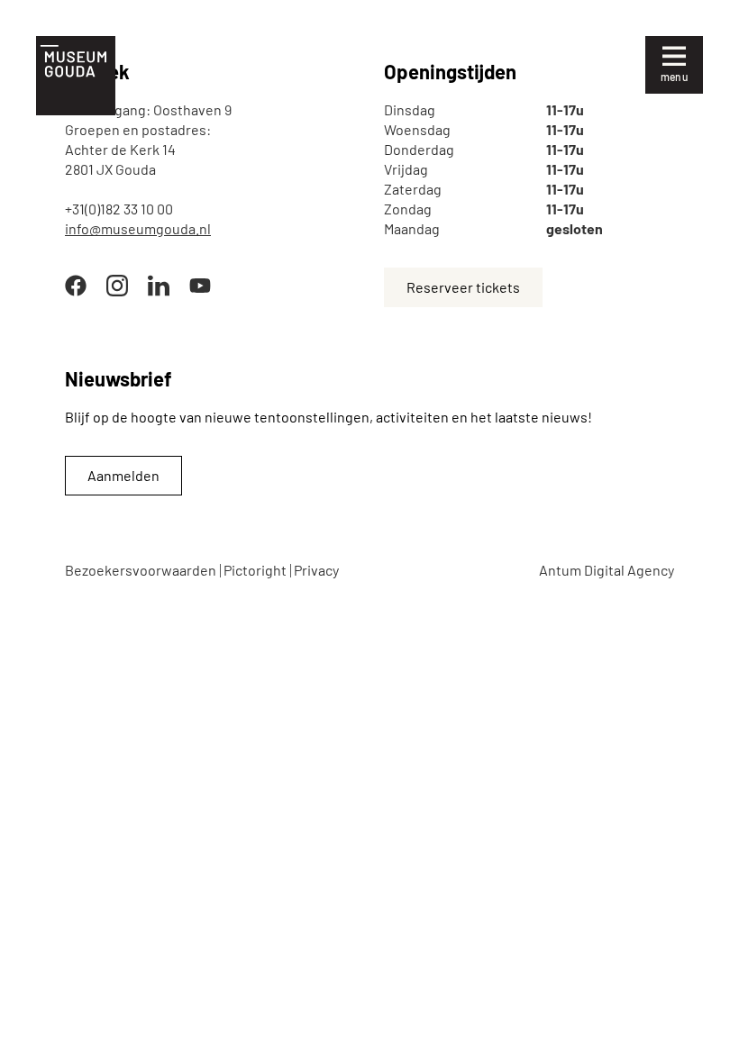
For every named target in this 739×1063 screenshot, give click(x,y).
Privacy (316, 569)
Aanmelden (123, 475)
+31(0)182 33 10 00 (119, 208)
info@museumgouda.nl (138, 228)
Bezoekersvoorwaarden (140, 569)
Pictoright (255, 569)
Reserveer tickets (463, 286)
